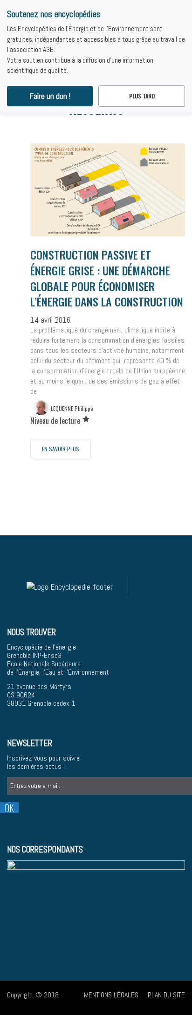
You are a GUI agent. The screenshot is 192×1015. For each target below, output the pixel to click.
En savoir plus (60, 449)
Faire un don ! (50, 96)
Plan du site (166, 995)
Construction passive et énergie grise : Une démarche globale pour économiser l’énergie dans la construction (106, 278)
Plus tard (142, 96)
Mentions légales (111, 995)
